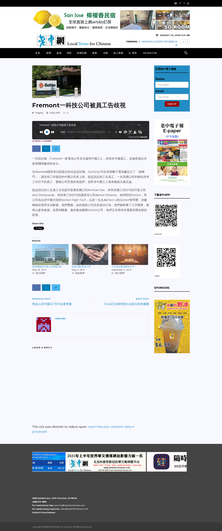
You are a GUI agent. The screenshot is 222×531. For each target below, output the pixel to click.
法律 (49, 93)
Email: (159, 91)
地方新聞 (40, 93)
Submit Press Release (43, 512)
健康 (94, 53)
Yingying (39, 112)
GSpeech (143, 137)
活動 (105, 53)
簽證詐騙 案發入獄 (81, 266)
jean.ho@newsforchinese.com (70, 505)
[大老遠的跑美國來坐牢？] (129, 254)
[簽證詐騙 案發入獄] (90, 254)
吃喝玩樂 (82, 53)
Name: (160, 79)
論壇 (59, 53)
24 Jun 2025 (55, 112)
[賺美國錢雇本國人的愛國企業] (50, 254)
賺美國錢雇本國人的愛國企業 (47, 266)
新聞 (48, 53)
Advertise (150, 53)
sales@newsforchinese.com (74, 508)
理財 (69, 53)
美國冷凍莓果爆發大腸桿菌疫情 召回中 (159, 41)
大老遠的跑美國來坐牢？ (124, 266)
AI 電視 (133, 53)
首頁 (37, 53)
